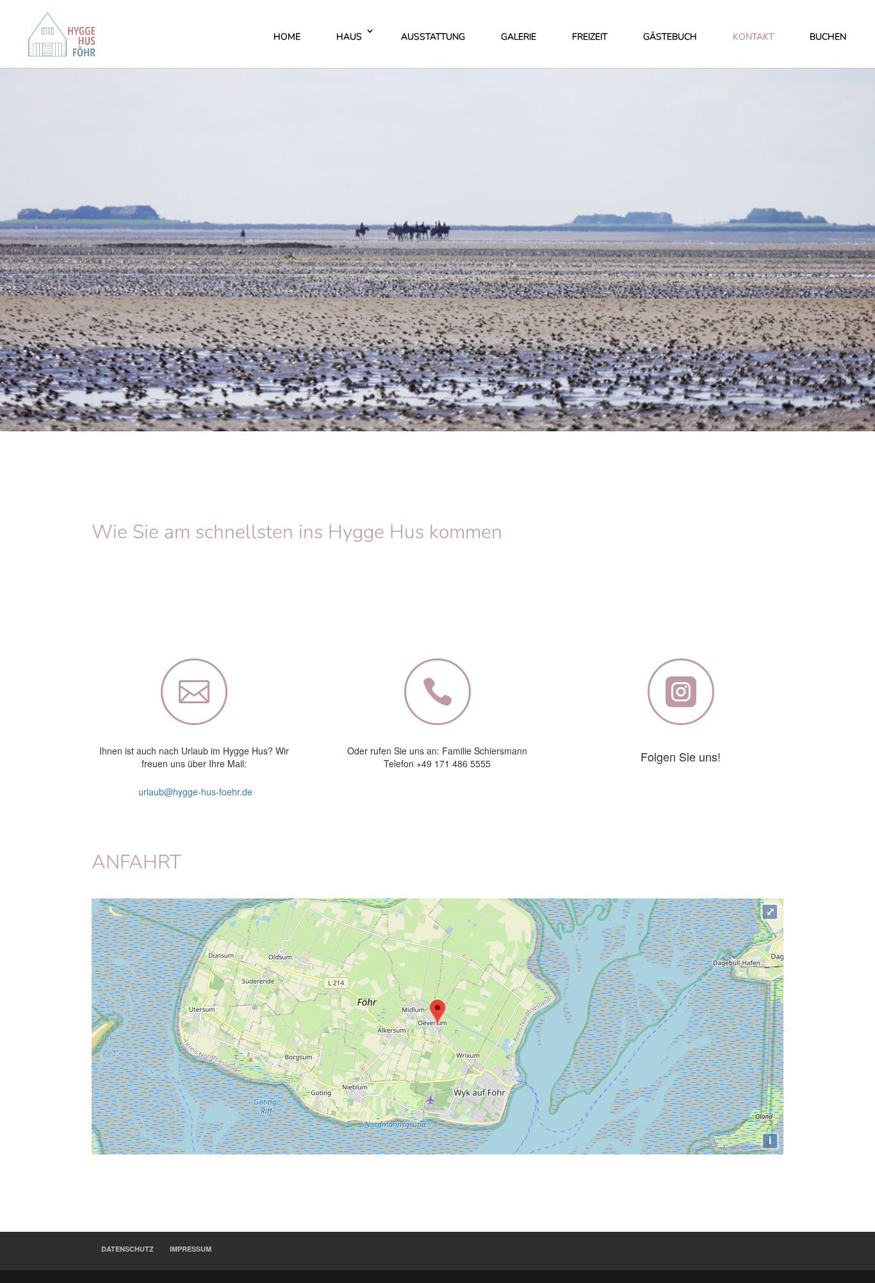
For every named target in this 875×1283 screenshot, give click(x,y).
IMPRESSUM (190, 1249)
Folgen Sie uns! (681, 756)
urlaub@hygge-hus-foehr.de (194, 791)
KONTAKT (753, 37)
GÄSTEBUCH (670, 37)
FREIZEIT (589, 37)
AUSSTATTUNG (433, 37)
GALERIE (518, 37)
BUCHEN (828, 37)
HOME (287, 37)
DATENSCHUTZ (127, 1249)
